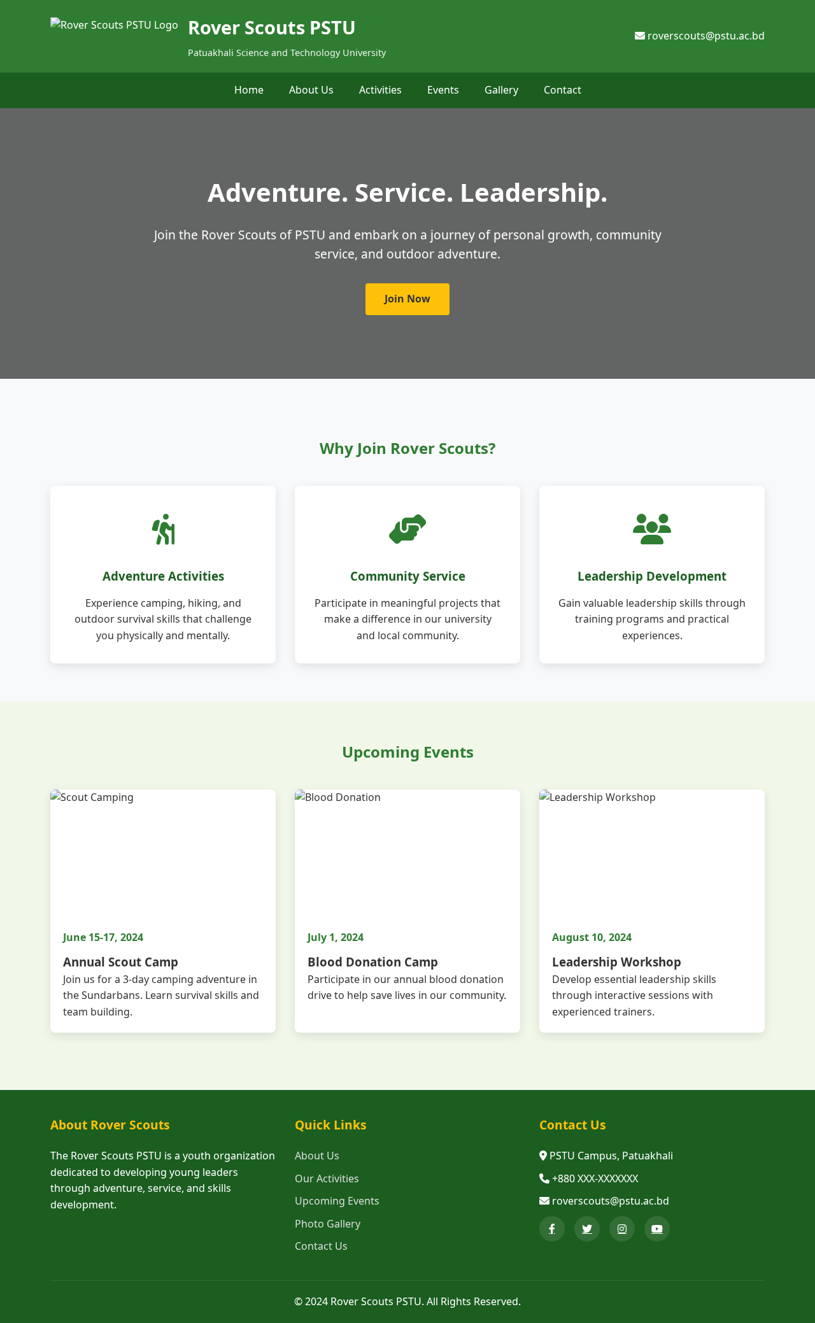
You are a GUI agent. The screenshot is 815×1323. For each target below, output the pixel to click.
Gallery (501, 90)
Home (249, 90)
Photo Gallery (327, 1224)
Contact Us (321, 1246)
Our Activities (327, 1178)
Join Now (407, 299)
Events (443, 90)
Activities (380, 90)
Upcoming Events (337, 1201)
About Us (311, 90)
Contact (562, 90)
